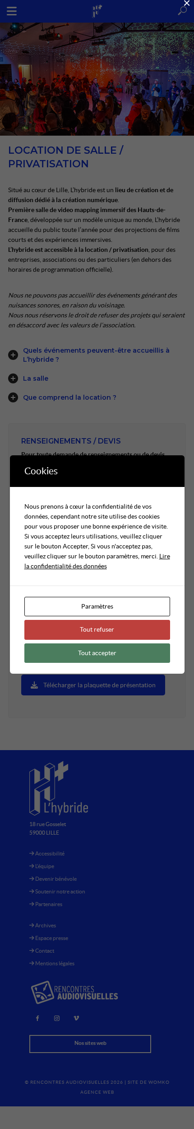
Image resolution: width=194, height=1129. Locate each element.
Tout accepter (97, 653)
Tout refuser (97, 629)
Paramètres (97, 606)
